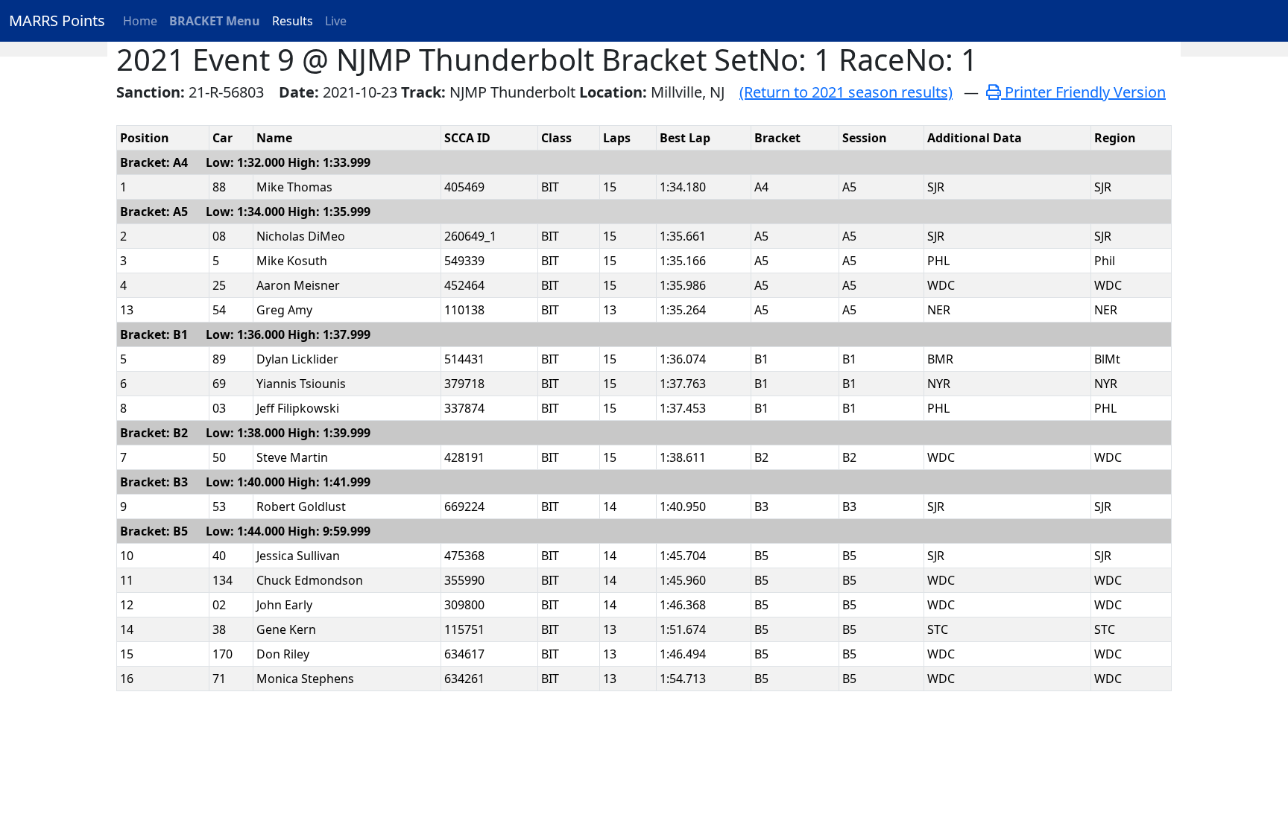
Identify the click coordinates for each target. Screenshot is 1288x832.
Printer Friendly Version (1083, 92)
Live (336, 21)
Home (140, 21)
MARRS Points (57, 20)
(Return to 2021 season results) (846, 92)
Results (292, 21)
